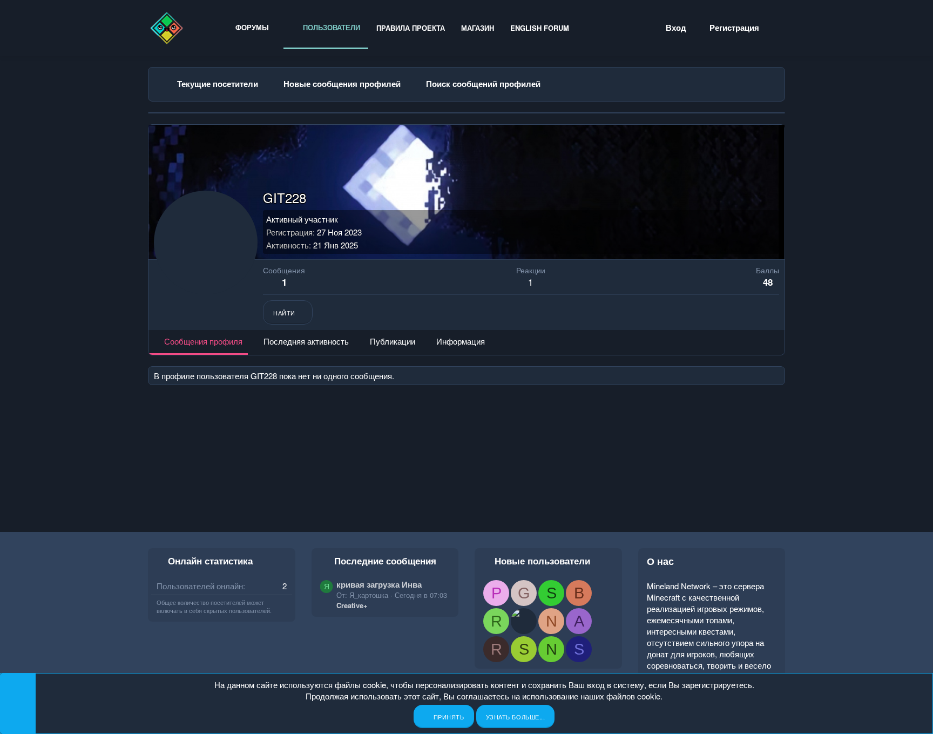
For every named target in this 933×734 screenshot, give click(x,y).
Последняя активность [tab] (306, 341)
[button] (277, 27)
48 (768, 281)
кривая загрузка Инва (379, 584)
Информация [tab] (460, 341)
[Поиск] (779, 28)
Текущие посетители (217, 84)
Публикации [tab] (392, 341)
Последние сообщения (385, 560)
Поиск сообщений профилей (483, 84)
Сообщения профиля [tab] (203, 341)
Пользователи (330, 27)
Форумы (252, 27)
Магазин (477, 28)
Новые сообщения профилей (342, 84)
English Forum (539, 28)
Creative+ (352, 605)
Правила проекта (410, 28)
